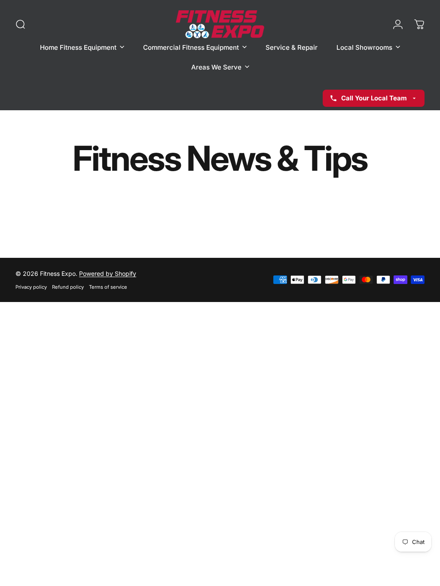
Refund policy (68, 287)
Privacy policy (31, 287)
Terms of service (108, 287)
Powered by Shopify (107, 273)
